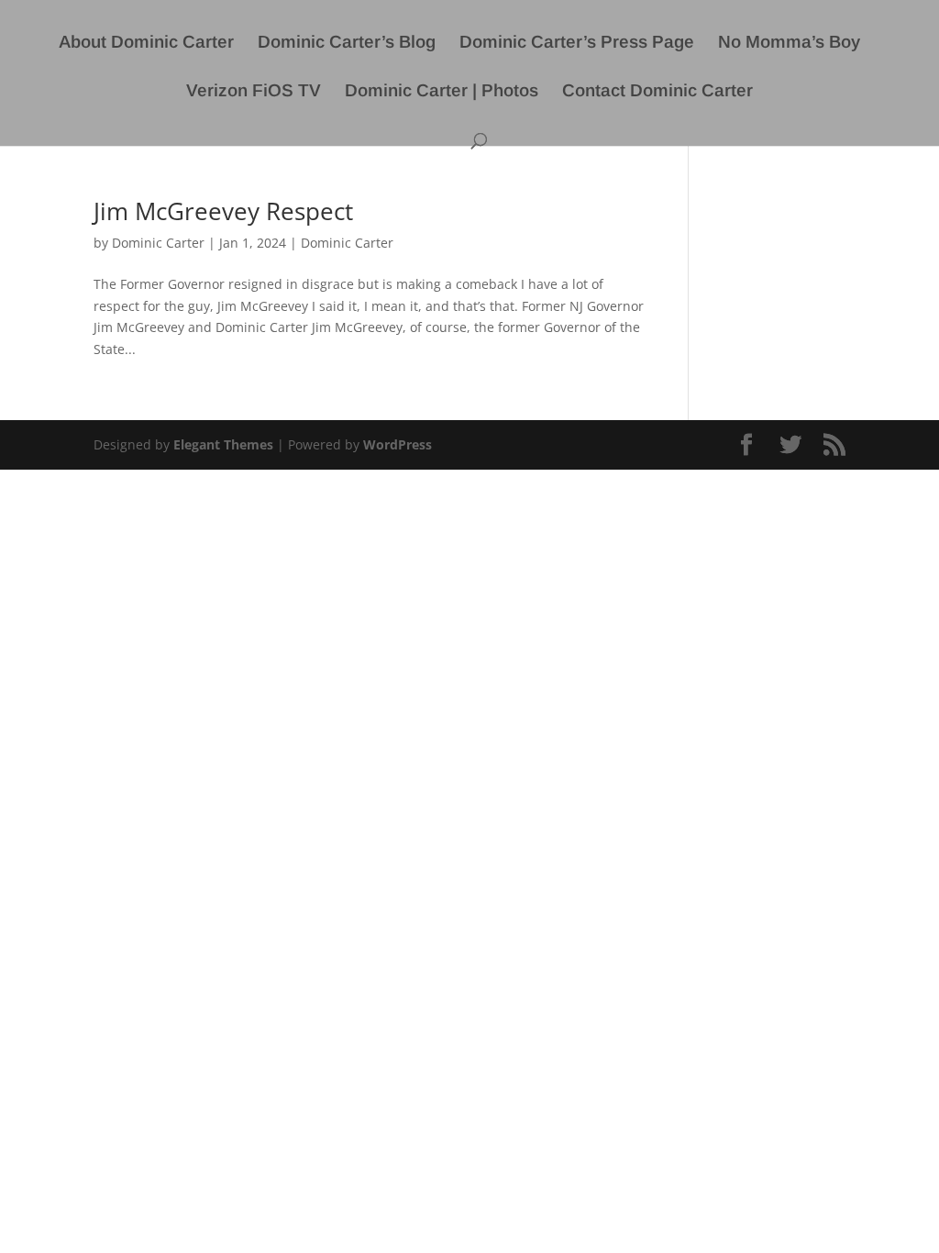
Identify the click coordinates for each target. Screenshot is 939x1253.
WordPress (397, 444)
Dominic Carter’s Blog (347, 43)
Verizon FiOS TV (253, 92)
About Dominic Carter (146, 43)
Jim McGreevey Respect (223, 210)
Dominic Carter (158, 242)
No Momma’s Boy (789, 43)
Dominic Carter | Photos (441, 92)
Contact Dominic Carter (657, 92)
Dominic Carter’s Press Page (576, 43)
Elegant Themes (223, 444)
